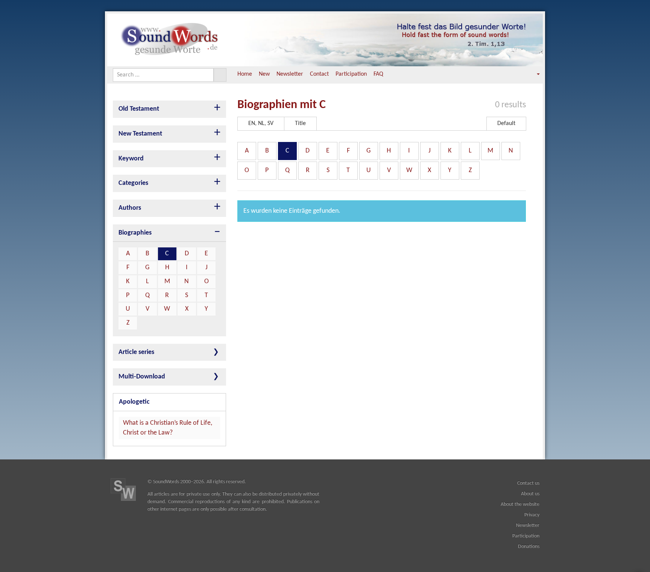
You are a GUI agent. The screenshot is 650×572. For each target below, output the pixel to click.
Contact (319, 74)
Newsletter (289, 74)
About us (530, 494)
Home (244, 74)
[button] (533, 74)
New (264, 74)
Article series (136, 352)
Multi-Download (141, 376)
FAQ (378, 74)
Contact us (528, 483)
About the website (520, 504)
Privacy (531, 515)
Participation (351, 74)
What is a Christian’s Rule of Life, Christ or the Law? (167, 427)
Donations (528, 546)
